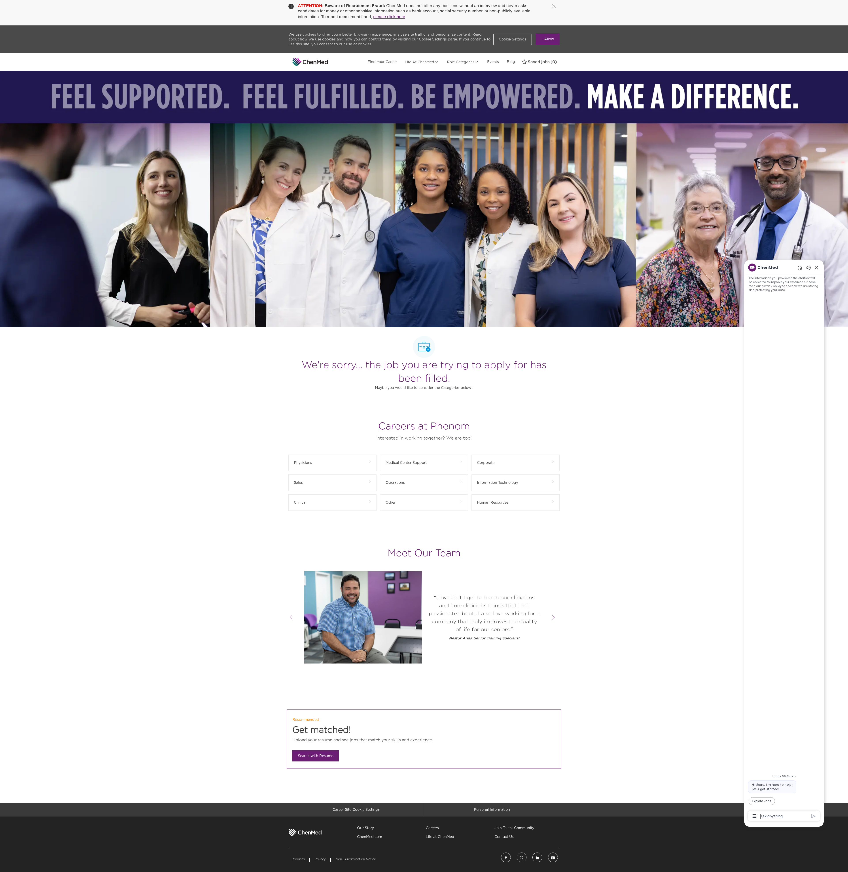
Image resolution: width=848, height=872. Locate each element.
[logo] (305, 832)
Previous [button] (291, 617)
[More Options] (754, 816)
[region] (784, 541)
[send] (813, 816)
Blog (511, 62)
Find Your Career (382, 62)
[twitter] (521, 857)
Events (493, 62)
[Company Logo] (299, 62)
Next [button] (553, 617)
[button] (512, 39)
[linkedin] (537, 857)
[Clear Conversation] (800, 268)
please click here (389, 16)
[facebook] (506, 857)
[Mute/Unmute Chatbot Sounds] (808, 267)
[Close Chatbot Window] (816, 267)
